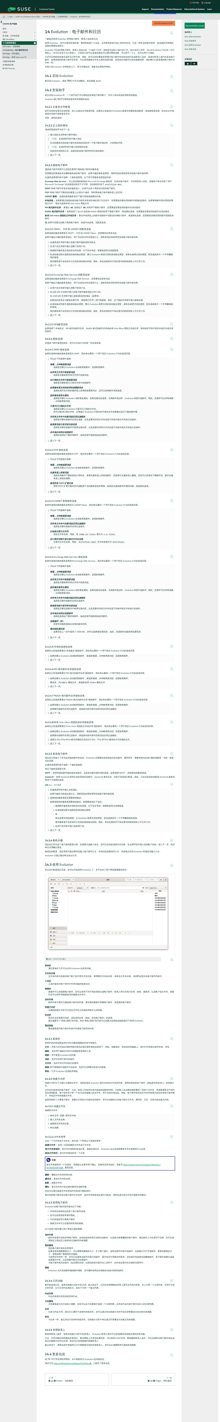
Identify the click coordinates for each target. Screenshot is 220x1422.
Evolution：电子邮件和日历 (80, 17)
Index (11, 17)
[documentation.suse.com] (4, 16)
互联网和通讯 (63, 17)
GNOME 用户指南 (49, 17)
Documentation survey (195, 25)
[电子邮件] (188, 63)
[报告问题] (171, 33)
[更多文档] (1, 21)
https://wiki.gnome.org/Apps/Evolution (71, 1363)
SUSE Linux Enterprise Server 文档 (28, 17)
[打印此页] (194, 63)
